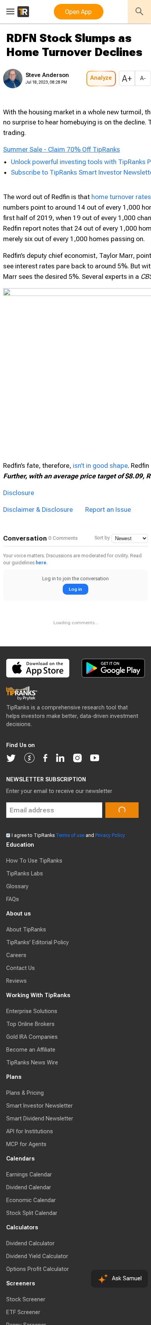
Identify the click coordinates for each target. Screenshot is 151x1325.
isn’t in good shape (100, 623)
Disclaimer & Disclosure (38, 709)
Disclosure (18, 693)
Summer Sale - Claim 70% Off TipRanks (61, 215)
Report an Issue (108, 709)
